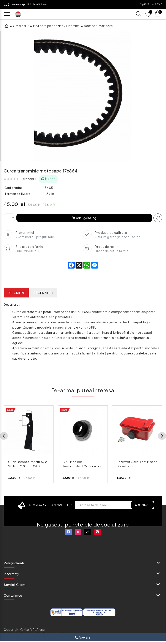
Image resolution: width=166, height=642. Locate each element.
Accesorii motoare (98, 26)
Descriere (16, 293)
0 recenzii (29, 179)
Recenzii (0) (43, 293)
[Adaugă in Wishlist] (157, 217)
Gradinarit (21, 26)
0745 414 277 (153, 4)
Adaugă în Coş (86, 218)
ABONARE (142, 505)
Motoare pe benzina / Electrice (56, 26)
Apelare (84, 637)
